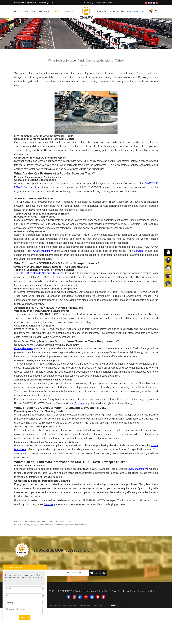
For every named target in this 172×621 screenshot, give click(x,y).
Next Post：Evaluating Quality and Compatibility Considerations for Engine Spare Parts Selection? (50, 525)
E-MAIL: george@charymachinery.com (101, 3)
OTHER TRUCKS (65, 591)
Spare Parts (117, 591)
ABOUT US (29, 11)
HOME (17, 11)
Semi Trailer (104, 591)
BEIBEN (52, 591)
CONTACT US (117, 11)
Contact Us (24, 617)
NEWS (57, 11)
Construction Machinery (85, 591)
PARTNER (101, 11)
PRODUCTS (44, 11)
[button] (25, 567)
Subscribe (100, 573)
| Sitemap (119, 605)
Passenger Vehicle (146, 591)
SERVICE (68, 11)
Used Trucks (130, 591)
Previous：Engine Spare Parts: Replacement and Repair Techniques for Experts (43, 521)
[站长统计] (112, 605)
